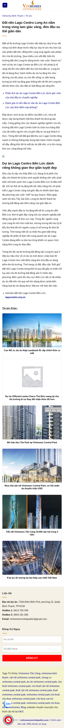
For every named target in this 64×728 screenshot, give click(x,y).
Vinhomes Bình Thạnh (12, 16)
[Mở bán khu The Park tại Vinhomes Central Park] (32, 422)
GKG (21, 711)
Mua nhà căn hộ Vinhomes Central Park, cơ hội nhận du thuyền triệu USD (32, 487)
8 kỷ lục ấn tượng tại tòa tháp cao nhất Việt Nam (32, 577)
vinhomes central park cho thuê (43, 694)
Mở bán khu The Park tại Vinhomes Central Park (32, 442)
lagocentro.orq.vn (15, 297)
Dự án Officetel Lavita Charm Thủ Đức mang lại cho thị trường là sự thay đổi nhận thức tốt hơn (32, 397)
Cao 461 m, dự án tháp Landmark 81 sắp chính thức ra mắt (32, 351)
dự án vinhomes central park (42, 682)
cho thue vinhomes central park (18, 698)
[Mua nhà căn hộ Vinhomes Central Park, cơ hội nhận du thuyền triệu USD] (32, 466)
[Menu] (5, 5)
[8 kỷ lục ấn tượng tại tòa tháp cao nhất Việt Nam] (32, 558)
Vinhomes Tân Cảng (29, 673)
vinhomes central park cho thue (43, 703)
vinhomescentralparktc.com (34, 720)
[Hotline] (8, 720)
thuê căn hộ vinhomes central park (34, 690)
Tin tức (29, 16)
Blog (23, 707)
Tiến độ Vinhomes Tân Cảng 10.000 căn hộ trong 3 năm (32, 533)
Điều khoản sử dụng (36, 724)
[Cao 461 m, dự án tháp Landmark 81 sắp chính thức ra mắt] (32, 330)
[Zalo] (7, 704)
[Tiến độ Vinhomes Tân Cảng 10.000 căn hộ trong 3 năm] (32, 512)
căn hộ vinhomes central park (24, 677)
